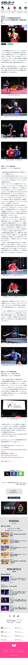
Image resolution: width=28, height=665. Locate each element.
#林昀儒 (17, 497)
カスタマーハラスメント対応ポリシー (18, 651)
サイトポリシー (12, 649)
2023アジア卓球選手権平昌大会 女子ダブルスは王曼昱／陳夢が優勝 (13, 483)
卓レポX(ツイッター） (6, 440)
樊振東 (7, 172)
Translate (18, 622)
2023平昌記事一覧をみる (13, 491)
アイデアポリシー (6, 651)
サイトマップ (5, 649)
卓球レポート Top (4, 12)
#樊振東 (10, 497)
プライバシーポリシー (21, 649)
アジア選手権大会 (19, 12)
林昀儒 (7, 379)
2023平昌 (25, 12)
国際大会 (13, 12)
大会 (9, 12)
